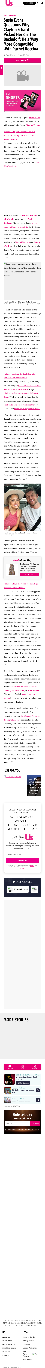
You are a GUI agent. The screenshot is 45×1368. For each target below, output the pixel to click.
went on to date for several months (19, 405)
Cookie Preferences (30, 1348)
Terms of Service (29, 1337)
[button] (38, 3)
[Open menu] (2, 3)
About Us (6, 1337)
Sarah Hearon (10, 55)
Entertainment (10, 15)
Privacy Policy (22, 868)
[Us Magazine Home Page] (9, 3)
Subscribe (29, 3)
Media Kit (6, 1352)
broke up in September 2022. (27, 408)
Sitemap (5, 1355)
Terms (32, 866)
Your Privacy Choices (26, 1354)
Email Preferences (9, 1348)
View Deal (30, 575)
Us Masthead (7, 1340)
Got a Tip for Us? (9, 1344)
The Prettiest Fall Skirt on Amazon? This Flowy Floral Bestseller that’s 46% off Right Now (29, 567)
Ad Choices (27, 1360)
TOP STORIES (21, 60)
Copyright (26, 1344)
